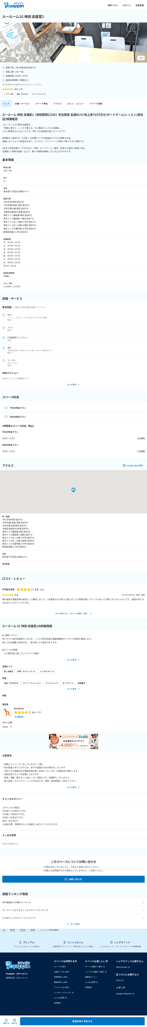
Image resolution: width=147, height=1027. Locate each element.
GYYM (118, 980)
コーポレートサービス (62, 992)
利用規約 (57, 1003)
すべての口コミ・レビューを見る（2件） (71, 613)
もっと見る (71, 384)
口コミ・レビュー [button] (75, 103)
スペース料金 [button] (41, 103)
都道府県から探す (61, 982)
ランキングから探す (61, 987)
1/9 (141, 58)
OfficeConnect (121, 967)
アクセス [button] (57, 103)
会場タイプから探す (61, 972)
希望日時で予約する (82, 1021)
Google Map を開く (135, 465)
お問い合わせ (75, 879)
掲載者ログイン (91, 977)
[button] (73, 42)
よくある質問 (59, 997)
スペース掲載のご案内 (93, 966)
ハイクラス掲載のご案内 (94, 972)
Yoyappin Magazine (123, 993)
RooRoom (19, 708)
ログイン (127, 5)
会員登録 (140, 5)
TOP (3, 930)
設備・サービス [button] (22, 103)
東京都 (12, 930)
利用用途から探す (61, 977)
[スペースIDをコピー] (11, 727)
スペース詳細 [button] (96, 103)
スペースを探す (60, 966)
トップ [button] (6, 103)
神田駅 (32, 930)
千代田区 (22, 930)
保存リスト (113, 5)
